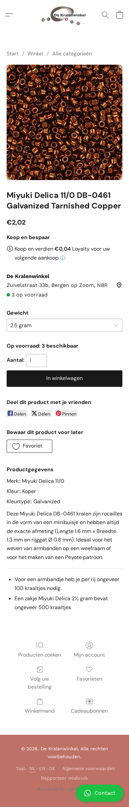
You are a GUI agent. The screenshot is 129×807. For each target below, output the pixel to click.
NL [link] (32, 768)
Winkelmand (40, 710)
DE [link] (52, 768)
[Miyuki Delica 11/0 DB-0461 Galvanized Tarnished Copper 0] (64, 122)
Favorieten (89, 678)
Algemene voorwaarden (88, 768)
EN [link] (42, 768)
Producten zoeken (39, 654)
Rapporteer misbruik (64, 778)
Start (13, 53)
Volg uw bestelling (40, 682)
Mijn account (89, 654)
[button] (64, 793)
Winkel (35, 53)
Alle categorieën (72, 53)
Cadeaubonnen (89, 710)
